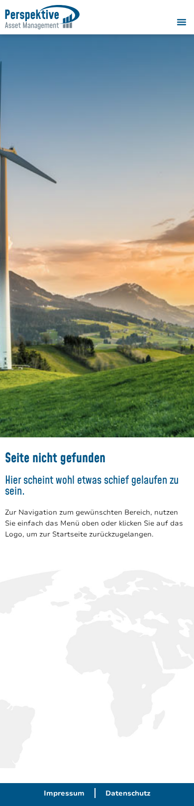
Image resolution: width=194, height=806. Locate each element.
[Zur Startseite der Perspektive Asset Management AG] (42, 17)
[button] (181, 21)
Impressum (64, 793)
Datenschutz (128, 793)
